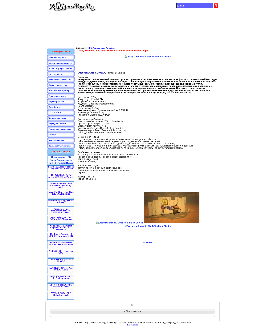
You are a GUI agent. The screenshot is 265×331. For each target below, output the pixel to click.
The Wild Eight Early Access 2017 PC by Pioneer (61, 176)
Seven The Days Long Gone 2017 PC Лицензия (61, 193)
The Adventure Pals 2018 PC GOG (61, 260)
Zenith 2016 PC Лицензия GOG (60, 252)
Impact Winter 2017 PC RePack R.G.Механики (61, 218)
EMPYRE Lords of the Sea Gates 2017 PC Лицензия (61, 168)
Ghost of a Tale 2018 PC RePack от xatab (61, 277)
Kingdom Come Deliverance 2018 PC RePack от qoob (61, 211)
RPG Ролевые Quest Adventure (101, 48)
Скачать (148, 242)
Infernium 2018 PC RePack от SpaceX (61, 201)
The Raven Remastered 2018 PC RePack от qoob (61, 243)
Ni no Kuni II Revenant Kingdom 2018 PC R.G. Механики (61, 228)
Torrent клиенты (133, 311)
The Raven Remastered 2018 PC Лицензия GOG (61, 235)
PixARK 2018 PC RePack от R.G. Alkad (61, 269)
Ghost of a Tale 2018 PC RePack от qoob (61, 286)
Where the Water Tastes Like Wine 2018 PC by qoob (61, 185)
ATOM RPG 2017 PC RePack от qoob (61, 294)
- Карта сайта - (132, 325)
